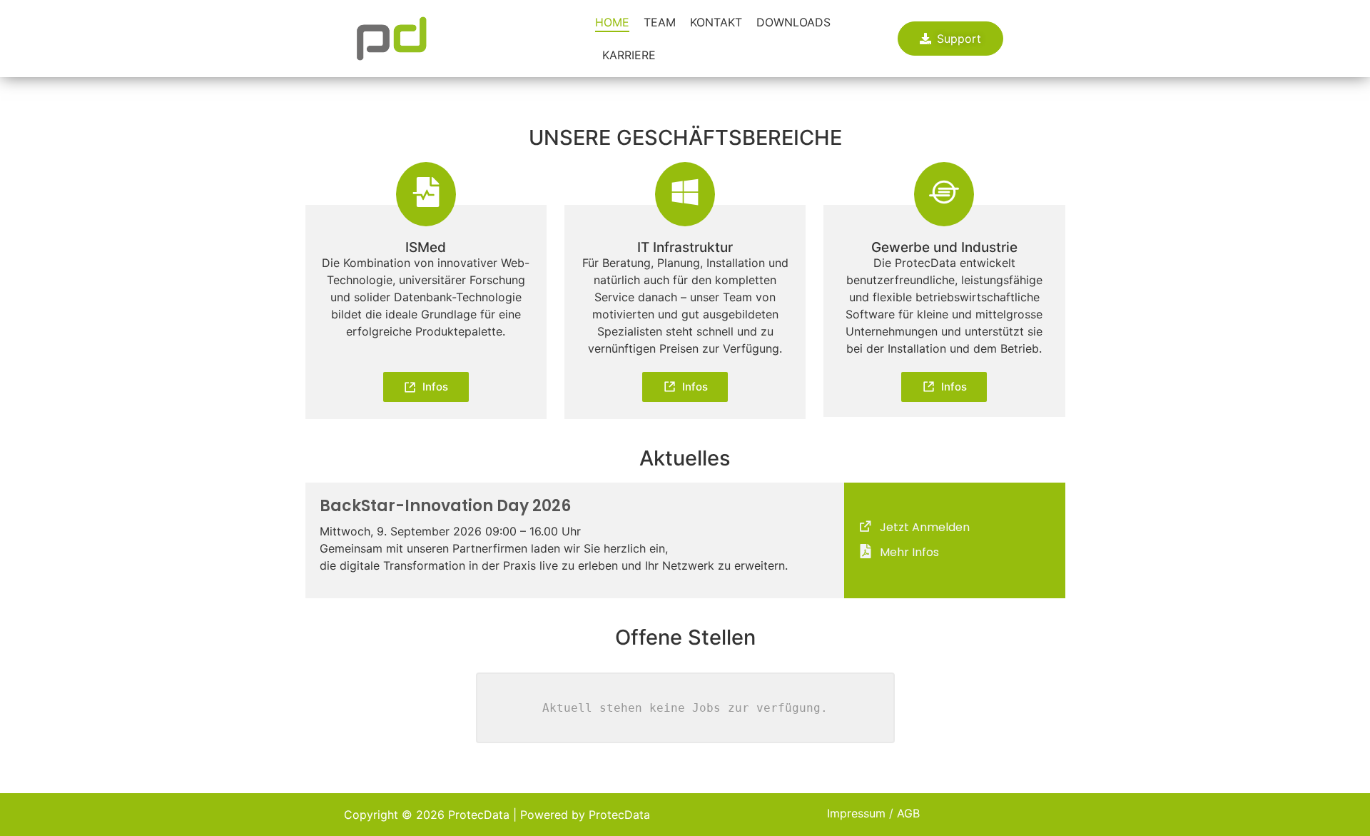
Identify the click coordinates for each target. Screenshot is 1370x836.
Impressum (856, 813)
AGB (908, 813)
